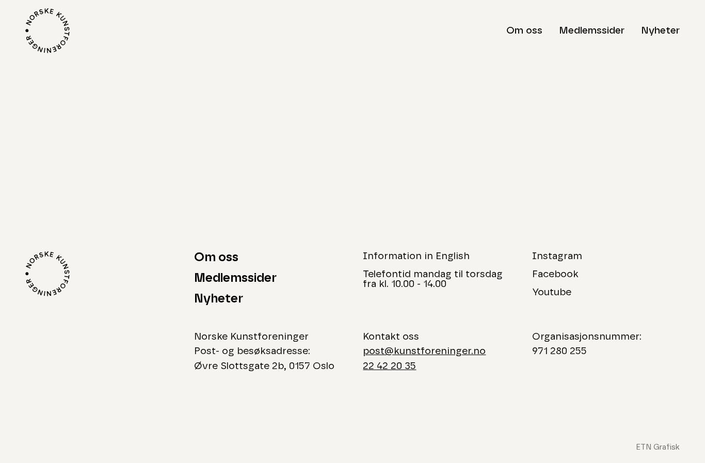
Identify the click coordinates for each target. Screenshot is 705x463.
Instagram (557, 256)
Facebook (555, 274)
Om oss (524, 31)
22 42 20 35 (389, 366)
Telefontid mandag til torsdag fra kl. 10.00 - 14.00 (433, 279)
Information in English (416, 256)
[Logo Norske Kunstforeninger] (47, 30)
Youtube (551, 292)
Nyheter (660, 31)
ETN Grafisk (658, 447)
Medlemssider (591, 31)
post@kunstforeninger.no (424, 351)
